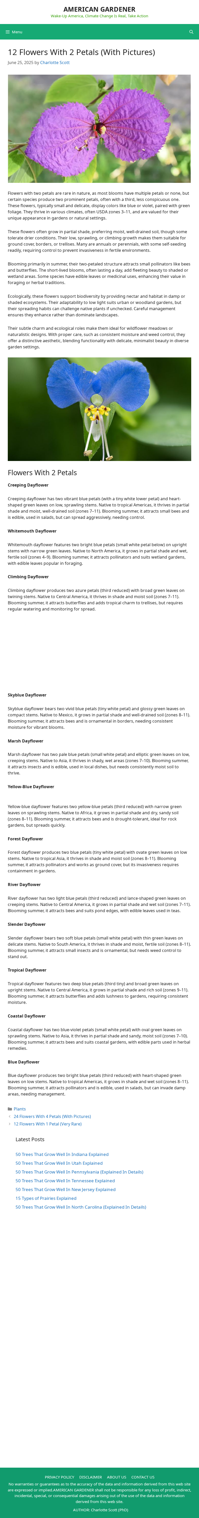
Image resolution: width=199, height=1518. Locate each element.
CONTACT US (142, 1477)
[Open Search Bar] (191, 32)
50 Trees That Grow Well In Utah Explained (59, 1163)
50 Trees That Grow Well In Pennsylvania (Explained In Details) (79, 1172)
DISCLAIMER (90, 1477)
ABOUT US (116, 1477)
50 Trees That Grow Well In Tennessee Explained (65, 1181)
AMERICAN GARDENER (99, 9)
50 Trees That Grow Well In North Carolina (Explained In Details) (81, 1207)
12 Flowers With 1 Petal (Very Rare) (48, 1124)
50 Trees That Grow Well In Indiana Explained (62, 1154)
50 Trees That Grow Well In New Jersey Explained (66, 1189)
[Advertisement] (99, 656)
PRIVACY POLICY (59, 1477)
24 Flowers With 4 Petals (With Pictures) (52, 1116)
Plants (20, 1109)
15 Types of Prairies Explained (46, 1198)
